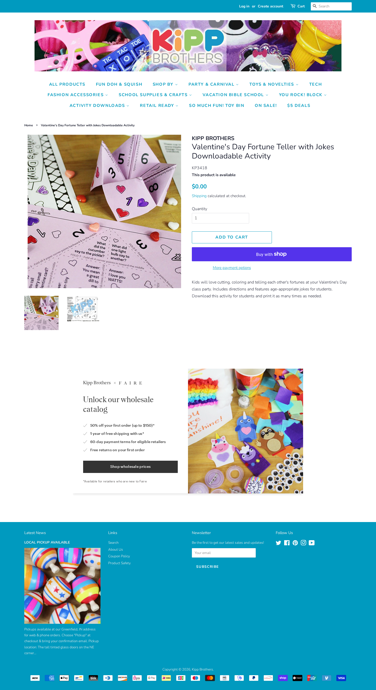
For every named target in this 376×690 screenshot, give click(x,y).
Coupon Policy (119, 556)
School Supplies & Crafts (154, 95)
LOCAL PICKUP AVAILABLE (47, 542)
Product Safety (119, 563)
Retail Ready (157, 105)
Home (28, 125)
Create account (270, 6)
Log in (244, 6)
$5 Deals (298, 105)
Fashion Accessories (76, 95)
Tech (315, 84)
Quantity (199, 209)
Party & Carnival (212, 84)
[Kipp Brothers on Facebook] (287, 543)
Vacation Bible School (234, 95)
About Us (115, 549)
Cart (301, 6)
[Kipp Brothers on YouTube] (312, 543)
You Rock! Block (301, 95)
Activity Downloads (98, 105)
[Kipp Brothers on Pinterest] (295, 543)
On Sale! (266, 105)
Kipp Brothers (202, 669)
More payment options (232, 267)
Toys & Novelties (272, 84)
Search (113, 542)
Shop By (164, 84)
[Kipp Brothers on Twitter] (278, 543)
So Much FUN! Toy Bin (216, 105)
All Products (67, 84)
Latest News (35, 532)
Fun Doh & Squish (119, 84)
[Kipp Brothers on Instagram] (303, 543)
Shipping (199, 195)
